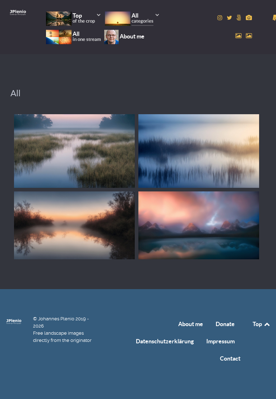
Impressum (220, 341)
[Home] (18, 12)
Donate (225, 324)
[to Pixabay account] (248, 17)
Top (258, 324)
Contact (230, 358)
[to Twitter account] (230, 17)
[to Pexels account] (239, 35)
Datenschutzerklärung (165, 341)
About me (190, 324)
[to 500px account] (239, 17)
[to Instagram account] (220, 17)
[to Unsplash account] (248, 35)
